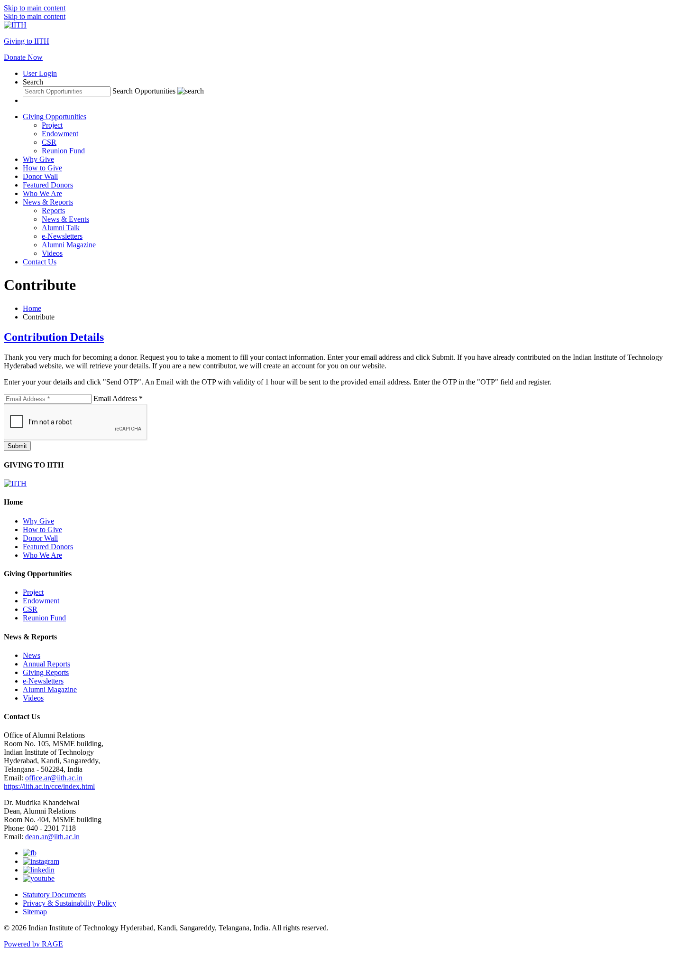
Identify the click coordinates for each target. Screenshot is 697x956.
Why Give (38, 159)
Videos (52, 253)
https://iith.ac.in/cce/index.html (49, 786)
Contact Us (39, 262)
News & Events (65, 219)
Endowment (60, 134)
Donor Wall (40, 176)
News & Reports (48, 202)
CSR (49, 142)
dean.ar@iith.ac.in (52, 837)
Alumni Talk (61, 228)
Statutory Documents (54, 894)
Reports (53, 210)
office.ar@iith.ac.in (54, 778)
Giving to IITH (26, 41)
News (31, 655)
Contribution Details (54, 337)
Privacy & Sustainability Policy (69, 903)
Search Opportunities (143, 91)
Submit (17, 446)
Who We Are (42, 193)
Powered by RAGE (33, 944)
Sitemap (35, 912)
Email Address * (118, 398)
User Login (40, 73)
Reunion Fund (63, 151)
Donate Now (23, 57)
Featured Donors (48, 185)
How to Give (42, 168)
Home (32, 308)
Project (52, 125)
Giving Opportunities (54, 116)
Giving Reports (46, 672)
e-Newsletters (62, 236)
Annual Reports (46, 664)
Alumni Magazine (69, 245)
